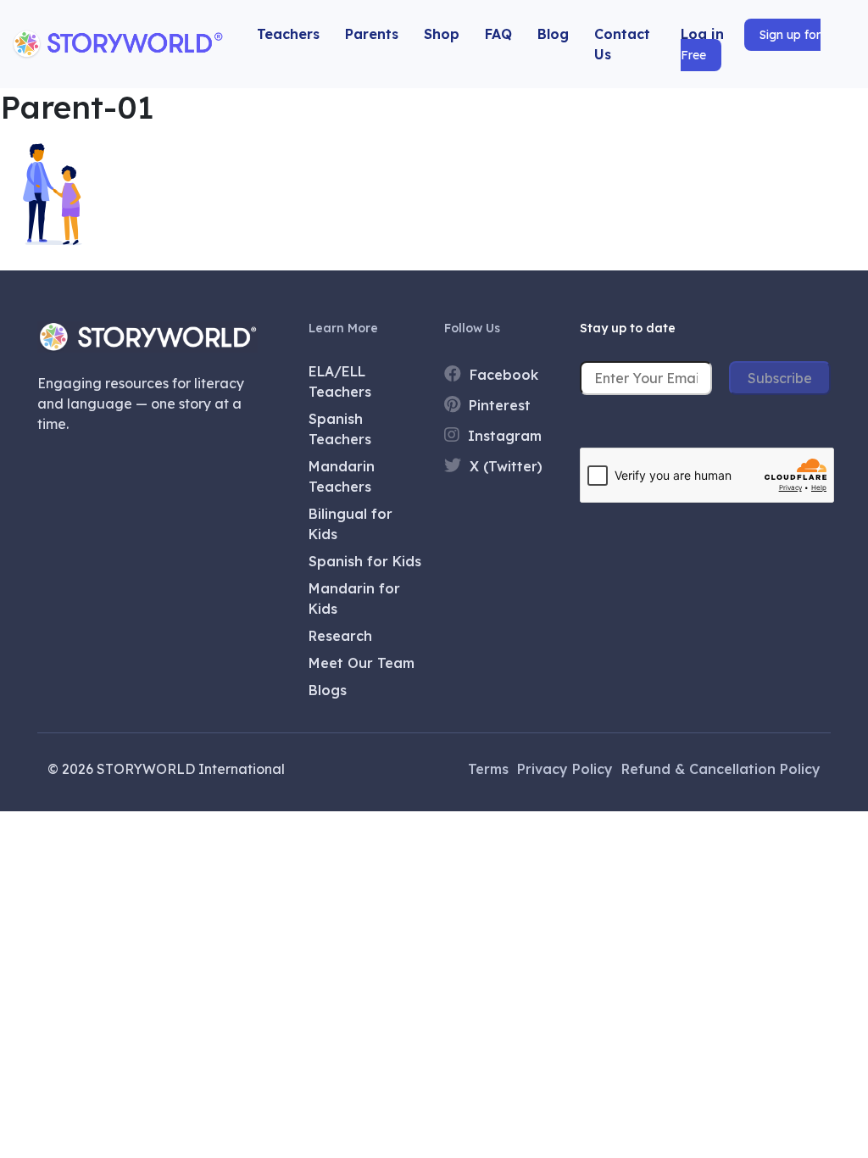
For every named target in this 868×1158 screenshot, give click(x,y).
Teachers (288, 33)
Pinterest (498, 405)
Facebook (501, 374)
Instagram (503, 435)
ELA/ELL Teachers (340, 381)
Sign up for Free (751, 45)
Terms (488, 768)
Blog (553, 33)
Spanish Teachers (340, 429)
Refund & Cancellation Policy (721, 768)
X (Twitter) (503, 466)
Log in (702, 33)
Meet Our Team (362, 662)
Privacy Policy (565, 768)
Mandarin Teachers (342, 476)
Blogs (328, 690)
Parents (371, 33)
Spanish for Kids (365, 561)
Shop (441, 33)
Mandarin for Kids (354, 598)
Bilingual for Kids (350, 524)
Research (340, 635)
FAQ (498, 33)
